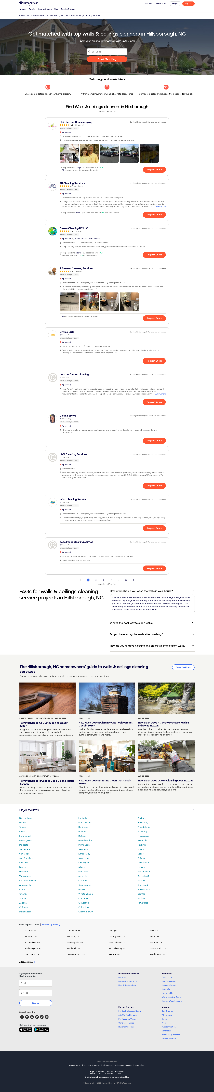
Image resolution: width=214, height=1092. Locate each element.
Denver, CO (31, 936)
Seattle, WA (114, 954)
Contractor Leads (126, 1023)
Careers (164, 1019)
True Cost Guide (168, 981)
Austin (141, 849)
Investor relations (168, 1027)
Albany (81, 867)
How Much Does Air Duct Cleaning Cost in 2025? (43, 724)
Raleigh (82, 889)
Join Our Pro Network (127, 1015)
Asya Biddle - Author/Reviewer (34, 776)
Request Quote (154, 169)
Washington (25, 876)
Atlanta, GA (31, 930)
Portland (142, 818)
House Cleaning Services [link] (57, 15)
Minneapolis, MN (75, 942)
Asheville (82, 876)
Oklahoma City (85, 911)
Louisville (83, 818)
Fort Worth (143, 862)
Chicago (23, 907)
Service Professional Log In (129, 1011)
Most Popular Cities (29, 924)
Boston (82, 831)
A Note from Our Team (171, 997)
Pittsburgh (143, 831)
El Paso (141, 858)
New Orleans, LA (116, 942)
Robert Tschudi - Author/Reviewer (36, 718)
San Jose (23, 862)
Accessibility (119, 1072)
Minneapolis (84, 845)
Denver (23, 867)
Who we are (166, 1015)
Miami (22, 889)
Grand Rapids (85, 840)
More (56, 9)
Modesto (23, 845)
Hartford (23, 871)
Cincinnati (83, 898)
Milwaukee (143, 903)
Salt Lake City (144, 876)
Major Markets (29, 810)
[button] (69, 153)
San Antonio (144, 871)
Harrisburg (143, 822)
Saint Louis (83, 858)
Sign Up (188, 3)
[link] (107, 125)
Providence (143, 836)
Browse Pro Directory (127, 981)
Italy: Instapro (107, 1065)
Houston (142, 867)
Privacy (92, 1072)
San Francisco (26, 858)
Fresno (22, 831)
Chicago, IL (114, 930)
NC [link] (28, 15)
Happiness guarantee (170, 1035)
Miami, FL (155, 936)
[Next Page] (133, 580)
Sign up (36, 1003)
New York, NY (157, 942)
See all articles (183, 667)
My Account (166, 977)
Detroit (82, 836)
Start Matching (107, 59)
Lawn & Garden (45, 9)
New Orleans (85, 822)
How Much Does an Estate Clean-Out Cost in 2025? (105, 782)
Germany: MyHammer (92, 1065)
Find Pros (122, 977)
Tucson (22, 827)
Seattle (141, 894)
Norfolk (141, 880)
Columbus (83, 907)
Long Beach (25, 836)
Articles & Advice (68, 9)
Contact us (166, 1031)
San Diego (24, 854)
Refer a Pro (166, 989)
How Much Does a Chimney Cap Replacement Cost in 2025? (106, 724)
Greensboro (84, 885)
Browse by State (50, 924)
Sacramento (25, 849)
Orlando (23, 894)
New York (83, 871)
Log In (175, 3)
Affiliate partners (168, 1039)
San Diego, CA (32, 954)
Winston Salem (86, 894)
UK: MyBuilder (139, 1065)
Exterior (32, 9)
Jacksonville (25, 885)
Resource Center (168, 985)
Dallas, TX (155, 930)
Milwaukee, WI (32, 942)
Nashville (142, 845)
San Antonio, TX (158, 948)
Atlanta (23, 903)
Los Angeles (25, 840)
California (100, 1072)
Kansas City (84, 854)
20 (126, 580)
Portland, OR (73, 948)
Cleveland (83, 903)
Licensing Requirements (171, 1001)
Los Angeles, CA (116, 936)
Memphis (142, 840)
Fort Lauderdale (27, 880)
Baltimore (83, 827)
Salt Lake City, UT (117, 948)
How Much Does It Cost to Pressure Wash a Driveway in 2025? (163, 724)
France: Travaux (75, 1065)
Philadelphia (144, 827)
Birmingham (25, 818)
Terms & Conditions (122, 1077)
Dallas (141, 854)
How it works (167, 1011)
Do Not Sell (109, 1072)
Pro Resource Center (127, 1019)
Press (163, 1023)
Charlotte (83, 880)
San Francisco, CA (76, 954)
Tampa (22, 898)
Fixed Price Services (127, 985)
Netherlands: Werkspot (123, 1065)
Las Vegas (83, 862)
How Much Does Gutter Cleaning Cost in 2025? (165, 780)
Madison (142, 898)
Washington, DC (158, 954)
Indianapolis (25, 911)
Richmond (143, 885)
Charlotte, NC (74, 930)
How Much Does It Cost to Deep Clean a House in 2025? (47, 782)
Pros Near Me (167, 993)
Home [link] (22, 15)
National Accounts (126, 1027)
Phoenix (23, 822)
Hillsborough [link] (38, 15)
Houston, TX (73, 936)
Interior (23, 9)
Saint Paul (83, 849)
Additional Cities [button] (26, 962)
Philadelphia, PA (33, 948)
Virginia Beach (145, 889)
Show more (161, 206)
